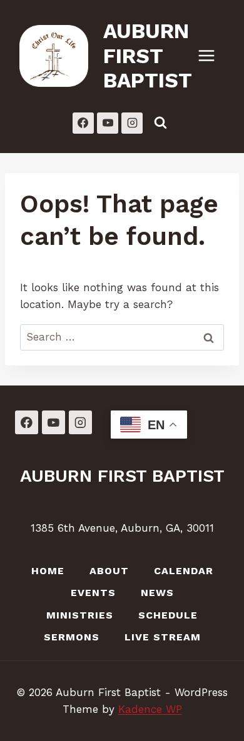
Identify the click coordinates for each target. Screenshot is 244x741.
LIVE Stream (163, 637)
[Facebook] (83, 123)
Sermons (71, 637)
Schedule (168, 615)
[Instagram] (132, 123)
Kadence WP (150, 709)
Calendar (183, 571)
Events (93, 593)
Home (47, 571)
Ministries (79, 615)
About (109, 571)
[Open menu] (212, 56)
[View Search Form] (160, 123)
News (157, 593)
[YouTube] (107, 123)
